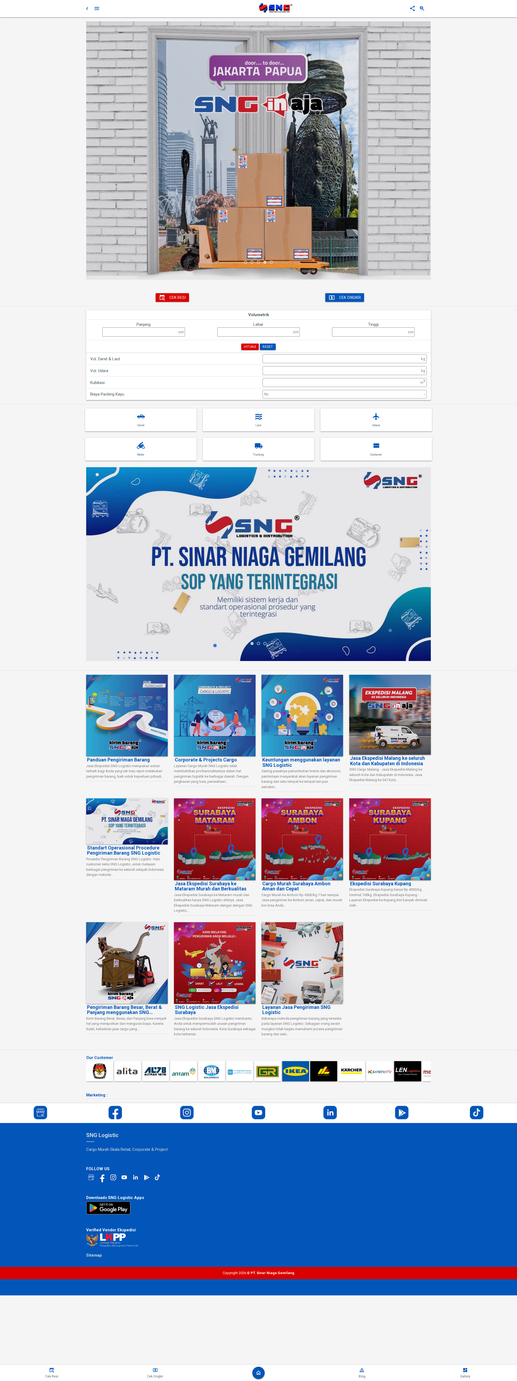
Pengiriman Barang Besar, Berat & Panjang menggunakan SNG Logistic (124, 1010)
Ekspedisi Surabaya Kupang (380, 883)
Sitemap (94, 1255)
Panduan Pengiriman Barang (118, 760)
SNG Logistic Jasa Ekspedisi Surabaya (207, 1010)
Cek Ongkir (350, 297)
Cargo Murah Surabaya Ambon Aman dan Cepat (296, 886)
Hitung (250, 347)
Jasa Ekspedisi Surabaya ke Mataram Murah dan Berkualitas (210, 886)
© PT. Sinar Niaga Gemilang (270, 1273)
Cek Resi (177, 297)
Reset (268, 347)
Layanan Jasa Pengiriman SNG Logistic (296, 1010)
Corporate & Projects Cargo (206, 760)
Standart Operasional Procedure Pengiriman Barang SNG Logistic (123, 850)
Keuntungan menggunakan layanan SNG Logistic (301, 762)
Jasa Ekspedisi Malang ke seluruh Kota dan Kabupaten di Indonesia (387, 761)
